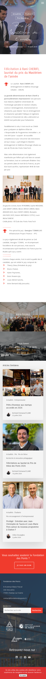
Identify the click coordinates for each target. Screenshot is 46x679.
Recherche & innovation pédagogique (19, 458)
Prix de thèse (22, 454)
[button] (42, 3)
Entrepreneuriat (20, 400)
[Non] (43, 673)
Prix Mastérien (23, 18)
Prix (16, 454)
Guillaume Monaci (16, 47)
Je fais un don (24, 565)
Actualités (17, 14)
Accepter (23, 675)
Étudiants (29, 14)
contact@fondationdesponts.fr (15, 598)
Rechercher (7, 606)
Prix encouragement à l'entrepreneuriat (20, 516)
